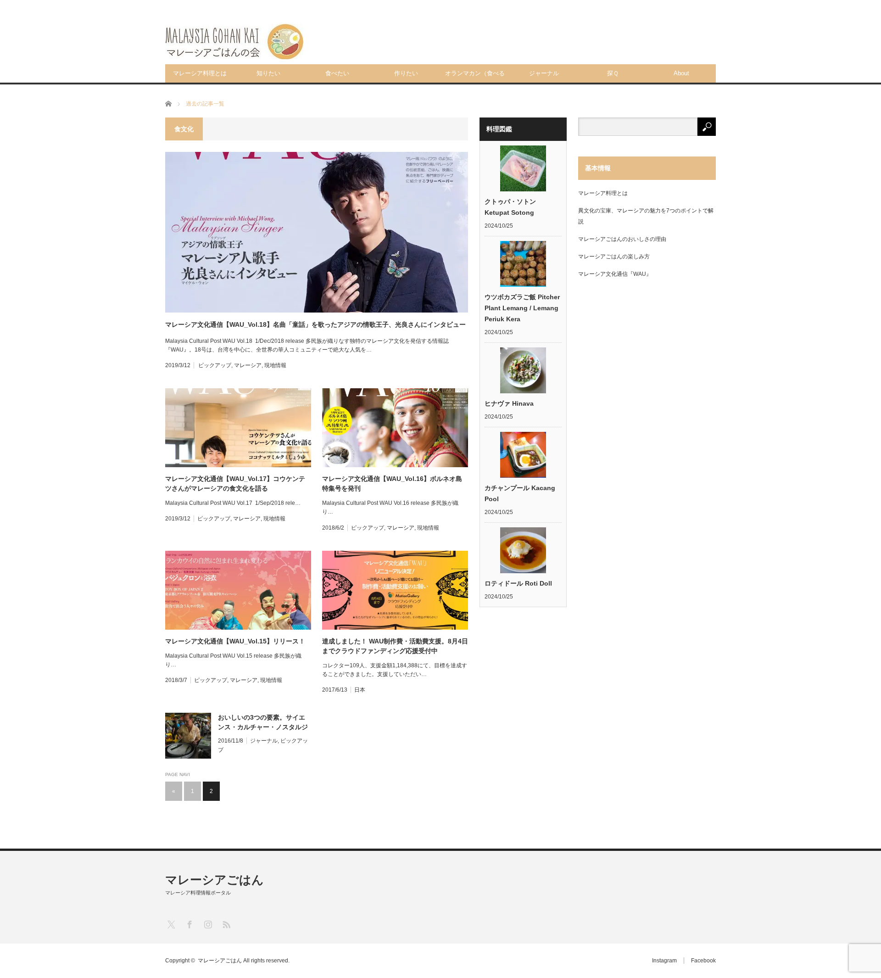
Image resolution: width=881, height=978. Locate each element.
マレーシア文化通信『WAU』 (615, 274)
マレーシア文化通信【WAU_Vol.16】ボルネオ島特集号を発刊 (392, 483)
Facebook (703, 960)
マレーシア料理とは (200, 73)
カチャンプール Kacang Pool (520, 493)
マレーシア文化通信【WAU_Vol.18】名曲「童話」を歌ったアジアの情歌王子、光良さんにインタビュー (315, 324)
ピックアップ (214, 365)
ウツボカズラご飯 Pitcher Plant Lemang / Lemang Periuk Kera (522, 308)
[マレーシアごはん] (234, 41)
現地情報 (275, 365)
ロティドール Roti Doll (518, 583)
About (681, 73)
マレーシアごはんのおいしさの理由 (622, 239)
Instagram (664, 960)
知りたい (268, 73)
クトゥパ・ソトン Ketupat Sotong (510, 207)
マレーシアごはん (214, 880)
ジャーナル (544, 73)
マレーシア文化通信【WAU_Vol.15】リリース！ (235, 641)
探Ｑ (613, 73)
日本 (359, 690)
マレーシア (248, 365)
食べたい (337, 73)
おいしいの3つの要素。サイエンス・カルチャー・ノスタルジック (263, 723)
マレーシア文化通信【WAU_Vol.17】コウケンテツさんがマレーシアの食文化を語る (235, 483)
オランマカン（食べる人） (475, 76)
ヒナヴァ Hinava (509, 403)
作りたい (406, 73)
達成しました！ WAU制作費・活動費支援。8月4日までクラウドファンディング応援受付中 (395, 645)
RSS (226, 924)
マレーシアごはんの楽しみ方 (614, 256)
